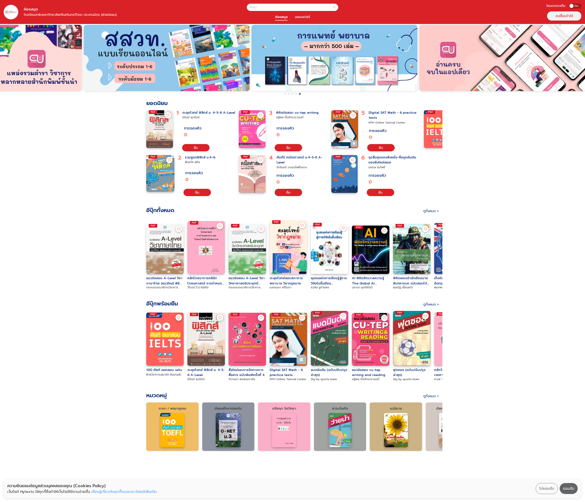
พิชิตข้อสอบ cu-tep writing (297, 112)
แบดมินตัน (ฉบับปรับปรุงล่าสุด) (329, 372)
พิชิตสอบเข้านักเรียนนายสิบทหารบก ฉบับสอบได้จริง (410, 280)
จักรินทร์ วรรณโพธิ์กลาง (292, 167)
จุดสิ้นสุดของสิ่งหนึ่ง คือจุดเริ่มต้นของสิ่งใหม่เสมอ (392, 160)
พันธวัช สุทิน (192, 162)
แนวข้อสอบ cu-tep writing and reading (368, 372)
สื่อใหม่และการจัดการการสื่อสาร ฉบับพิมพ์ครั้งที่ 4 (247, 372)
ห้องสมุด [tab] (281, 17)
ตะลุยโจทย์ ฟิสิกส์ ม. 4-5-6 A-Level (208, 112)
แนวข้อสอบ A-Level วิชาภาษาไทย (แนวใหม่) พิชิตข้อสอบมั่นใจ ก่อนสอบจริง (164, 280)
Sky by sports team (324, 379)
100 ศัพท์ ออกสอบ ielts (164, 370)
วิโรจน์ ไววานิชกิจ (198, 287)
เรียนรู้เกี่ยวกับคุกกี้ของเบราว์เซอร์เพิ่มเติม (124, 491)
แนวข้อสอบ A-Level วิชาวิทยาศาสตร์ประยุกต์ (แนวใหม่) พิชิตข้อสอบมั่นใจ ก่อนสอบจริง (247, 280)
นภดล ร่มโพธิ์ (376, 167)
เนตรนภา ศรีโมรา (280, 287)
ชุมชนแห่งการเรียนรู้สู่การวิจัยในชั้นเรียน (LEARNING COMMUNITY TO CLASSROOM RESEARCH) (329, 280)
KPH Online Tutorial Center (387, 123)
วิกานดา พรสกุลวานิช (242, 379)
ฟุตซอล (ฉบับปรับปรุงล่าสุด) (409, 372)
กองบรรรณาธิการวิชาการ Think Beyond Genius (162, 287)
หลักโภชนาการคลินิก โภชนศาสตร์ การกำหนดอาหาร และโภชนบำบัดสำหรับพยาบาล (204, 280)
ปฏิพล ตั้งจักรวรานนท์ (289, 117)
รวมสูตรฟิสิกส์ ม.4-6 (200, 157)
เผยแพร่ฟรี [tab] (302, 17)
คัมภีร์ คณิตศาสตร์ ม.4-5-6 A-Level (299, 160)
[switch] (575, 5)
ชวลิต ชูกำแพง (320, 287)
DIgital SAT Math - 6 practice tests (392, 115)
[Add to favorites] (168, 115)
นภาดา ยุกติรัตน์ (362, 287)
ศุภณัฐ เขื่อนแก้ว (403, 287)
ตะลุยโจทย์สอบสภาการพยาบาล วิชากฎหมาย (286, 280)
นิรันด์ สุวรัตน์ (190, 117)
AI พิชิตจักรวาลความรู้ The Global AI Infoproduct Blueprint (370, 280)
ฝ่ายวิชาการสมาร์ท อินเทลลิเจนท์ (164, 375)
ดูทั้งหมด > (431, 211)
